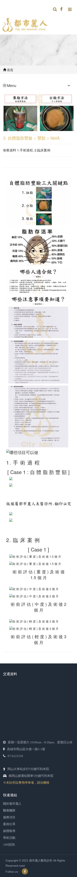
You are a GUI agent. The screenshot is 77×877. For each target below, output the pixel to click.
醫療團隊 (9, 810)
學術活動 (9, 837)
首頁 (9, 70)
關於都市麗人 (12, 803)
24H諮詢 (9, 844)
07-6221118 (15, 756)
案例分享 (9, 824)
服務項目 (9, 817)
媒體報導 (9, 831)
